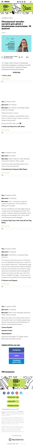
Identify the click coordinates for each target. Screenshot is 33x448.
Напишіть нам (30, 1)
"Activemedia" (22, 444)
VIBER (16, 356)
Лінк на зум (5, 79)
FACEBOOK (17, 350)
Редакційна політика (13, 405)
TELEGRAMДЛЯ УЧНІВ (16, 361)
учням (3, 32)
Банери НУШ (11, 401)
